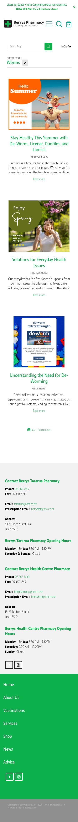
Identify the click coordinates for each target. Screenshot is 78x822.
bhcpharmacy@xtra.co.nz (28, 592)
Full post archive (44, 430)
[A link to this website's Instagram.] (18, 665)
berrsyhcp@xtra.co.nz (43, 597)
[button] (59, 24)
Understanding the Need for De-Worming (39, 378)
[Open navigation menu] (49, 24)
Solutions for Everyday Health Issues (39, 262)
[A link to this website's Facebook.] (9, 665)
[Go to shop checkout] (69, 24)
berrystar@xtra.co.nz (42, 509)
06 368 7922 (22, 489)
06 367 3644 (22, 577)
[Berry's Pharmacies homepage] (24, 23)
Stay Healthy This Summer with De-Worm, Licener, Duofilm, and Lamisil (39, 144)
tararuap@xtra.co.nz (25, 504)
